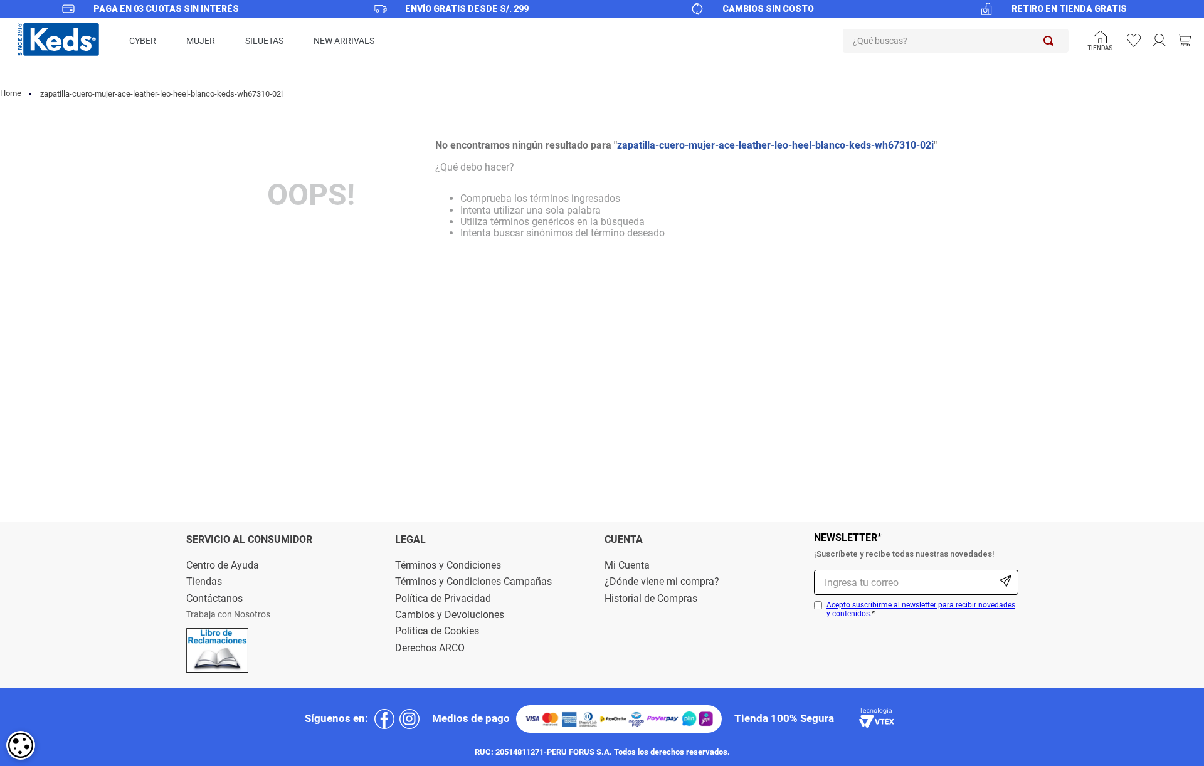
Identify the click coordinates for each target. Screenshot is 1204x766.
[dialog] (20, 745)
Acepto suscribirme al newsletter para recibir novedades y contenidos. (920, 609)
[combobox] (956, 41)
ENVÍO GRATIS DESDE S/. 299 (467, 9)
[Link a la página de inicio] (12, 94)
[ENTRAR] (1160, 40)
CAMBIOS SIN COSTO (768, 9)
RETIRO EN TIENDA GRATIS (1069, 9)
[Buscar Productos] (1051, 41)
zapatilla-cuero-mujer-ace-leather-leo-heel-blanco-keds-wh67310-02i (161, 93)
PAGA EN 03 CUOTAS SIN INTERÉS (166, 9)
